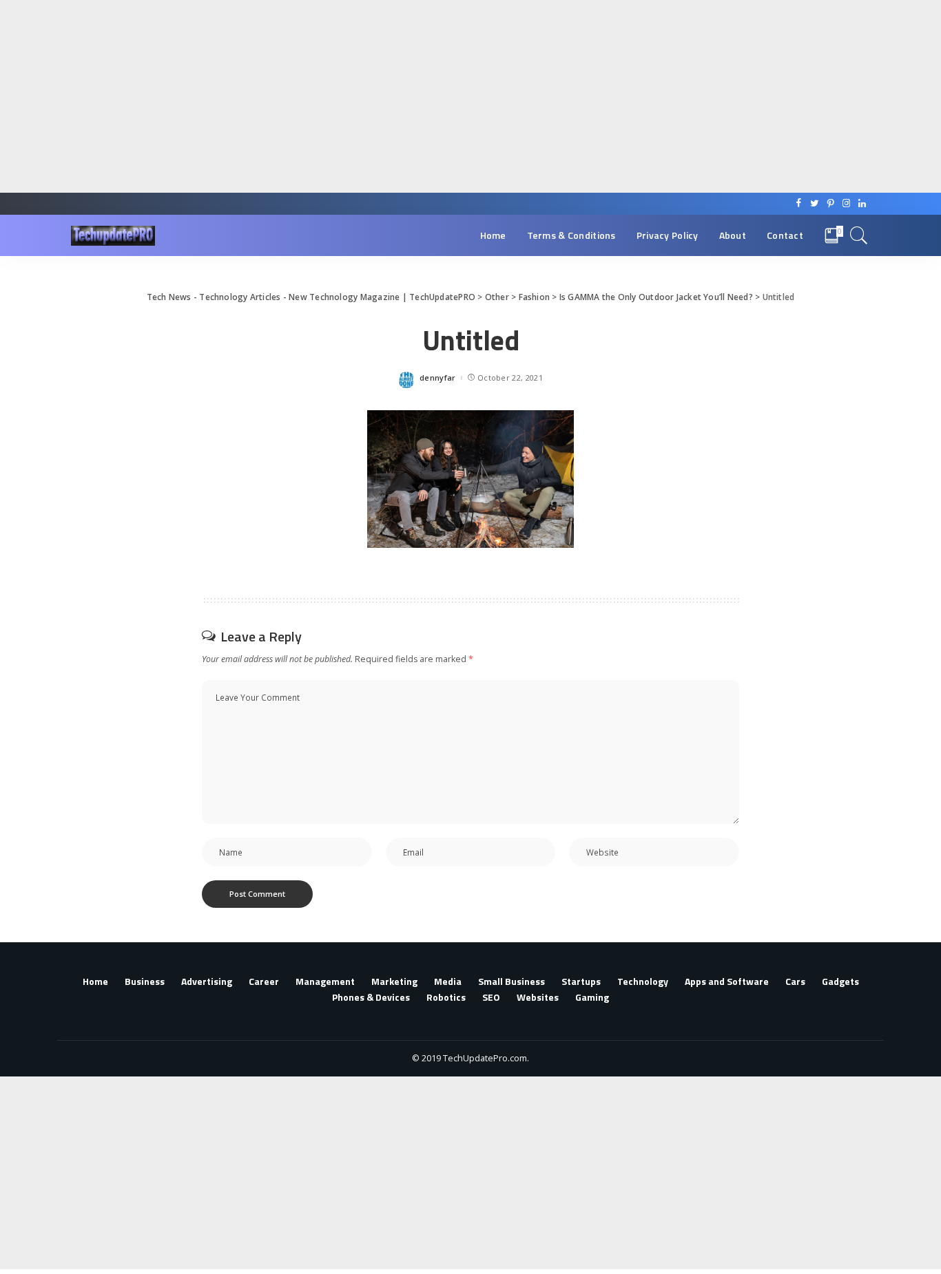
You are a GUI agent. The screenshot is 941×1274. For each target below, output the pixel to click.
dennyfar (438, 377)
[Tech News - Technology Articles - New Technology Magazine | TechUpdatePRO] (113, 236)
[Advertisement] (413, 96)
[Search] (859, 235)
